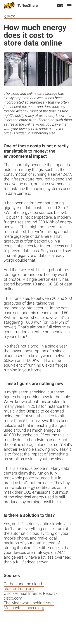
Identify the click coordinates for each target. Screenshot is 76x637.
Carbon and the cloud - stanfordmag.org (24, 586)
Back (11, 16)
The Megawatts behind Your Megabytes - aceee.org (29, 605)
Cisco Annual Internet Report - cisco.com (30, 596)
